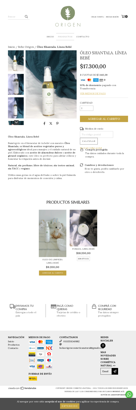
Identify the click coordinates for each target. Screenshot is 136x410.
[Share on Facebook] (44, 123)
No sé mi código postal (91, 148)
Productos (65, 36)
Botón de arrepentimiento (114, 395)
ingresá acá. (118, 391)
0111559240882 (71, 341)
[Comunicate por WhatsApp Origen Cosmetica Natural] (129, 394)
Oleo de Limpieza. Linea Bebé (52, 261)
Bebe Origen (26, 46)
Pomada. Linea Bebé (83, 249)
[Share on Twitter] (50, 123)
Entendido (70, 406)
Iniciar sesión (112, 17)
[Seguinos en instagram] (103, 345)
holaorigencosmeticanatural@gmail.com (81, 347)
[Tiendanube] (22, 389)
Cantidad (86, 102)
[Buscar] (26, 17)
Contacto (82, 36)
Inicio (50, 36)
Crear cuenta (97, 17)
